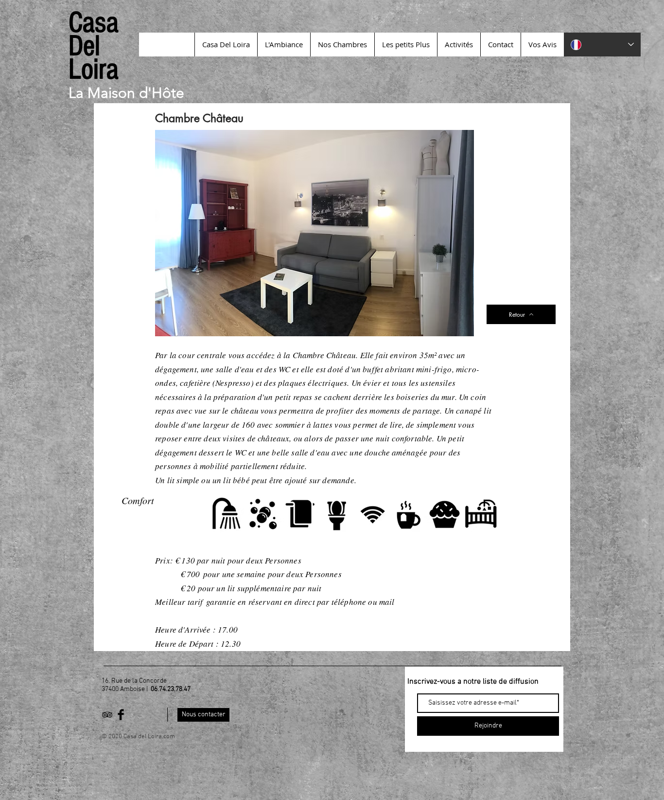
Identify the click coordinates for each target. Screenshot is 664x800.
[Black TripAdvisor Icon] (107, 714)
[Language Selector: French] (602, 44)
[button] (314, 233)
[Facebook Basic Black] (120, 714)
